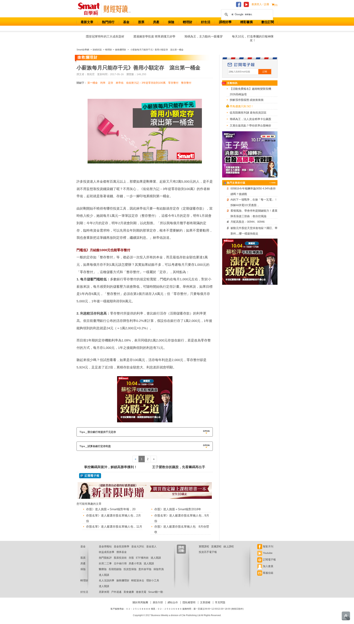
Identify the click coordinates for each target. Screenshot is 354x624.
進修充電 (141, 591)
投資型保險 (130, 569)
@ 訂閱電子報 (90, 475)
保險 (171, 22)
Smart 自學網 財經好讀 (117, 9)
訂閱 (265, 71)
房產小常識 (135, 563)
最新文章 (87, 22)
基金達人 (151, 546)
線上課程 (228, 546)
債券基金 (121, 552)
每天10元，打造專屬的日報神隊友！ (253, 38)
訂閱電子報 (269, 559)
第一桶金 (92, 82)
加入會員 (267, 566)
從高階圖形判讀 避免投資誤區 (248, 112)
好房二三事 (105, 563)
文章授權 (205, 602)
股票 (141, 22)
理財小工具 (152, 580)
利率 (102, 82)
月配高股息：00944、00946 (247, 221)
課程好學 (225, 22)
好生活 (205, 22)
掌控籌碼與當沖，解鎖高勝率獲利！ (110, 467)
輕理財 (187, 22)
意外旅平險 (144, 569)
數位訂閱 (267, 22)
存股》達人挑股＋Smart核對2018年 (177, 509)
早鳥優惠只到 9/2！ (242, 106)
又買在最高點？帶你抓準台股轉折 (250, 125)
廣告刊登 (158, 602)
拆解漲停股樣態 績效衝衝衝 (247, 99)
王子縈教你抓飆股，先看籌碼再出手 (178, 467)
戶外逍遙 (116, 591)
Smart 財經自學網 (90, 9)
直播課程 (216, 546)
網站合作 (173, 602)
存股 (131, 557)
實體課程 (204, 546)
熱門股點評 (105, 557)
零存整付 (173, 82)
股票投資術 (120, 557)
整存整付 (186, 82)
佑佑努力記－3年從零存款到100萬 (146, 82)
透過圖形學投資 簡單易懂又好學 (154, 36)
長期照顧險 (115, 569)
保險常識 (158, 569)
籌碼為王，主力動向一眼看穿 (203, 36)
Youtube (267, 552)
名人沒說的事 (106, 580)
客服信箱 (267, 572)
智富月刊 (267, 546)
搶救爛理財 (122, 580)
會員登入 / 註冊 (260, 4)
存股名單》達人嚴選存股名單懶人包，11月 (114, 526)
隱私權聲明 (189, 602)
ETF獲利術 (142, 557)
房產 (156, 22)
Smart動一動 (155, 591)
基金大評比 (137, 546)
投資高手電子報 (208, 552)
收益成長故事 (106, 552)
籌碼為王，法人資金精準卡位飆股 (250, 119)
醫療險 (103, 569)
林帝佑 (120, 82)
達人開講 (156, 557)
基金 (126, 22)
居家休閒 (104, 591)
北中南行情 (120, 563)
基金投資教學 (121, 546)
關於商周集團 (140, 602)
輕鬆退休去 (137, 580)
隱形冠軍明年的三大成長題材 (105, 36)
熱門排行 (108, 22)
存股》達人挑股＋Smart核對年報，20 (111, 509)
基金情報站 (105, 546)
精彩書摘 (246, 22)
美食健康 (129, 591)
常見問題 (220, 602)
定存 (110, 82)
